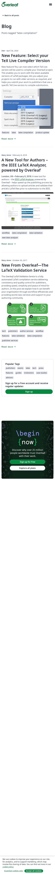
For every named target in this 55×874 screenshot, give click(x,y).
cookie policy (8, 867)
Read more (9, 138)
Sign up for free (27, 461)
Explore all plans (27, 468)
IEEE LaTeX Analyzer (24, 179)
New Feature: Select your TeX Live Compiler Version (26, 58)
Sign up (29, 391)
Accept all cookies (34, 871)
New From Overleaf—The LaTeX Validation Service (25, 268)
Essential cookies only (13, 871)
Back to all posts (10, 15)
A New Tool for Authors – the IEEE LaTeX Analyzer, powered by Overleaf (25, 165)
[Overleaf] (10, 4)
